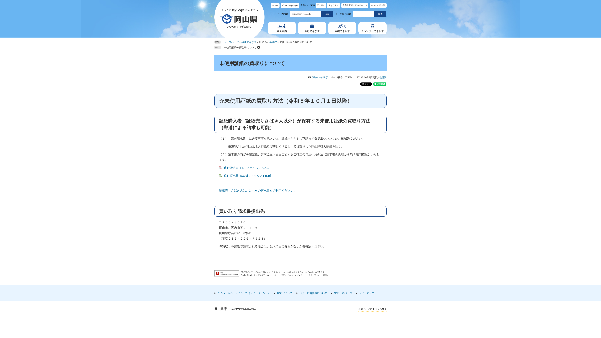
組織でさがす (342, 31)
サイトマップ (366, 293)
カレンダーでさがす (372, 31)
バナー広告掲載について (313, 293)
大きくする (333, 5)
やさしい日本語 (378, 5)
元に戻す (321, 5)
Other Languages (290, 5)
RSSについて (285, 293)
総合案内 (282, 31)
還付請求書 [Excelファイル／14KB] (247, 175)
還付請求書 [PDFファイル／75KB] (247, 167)
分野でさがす (312, 31)
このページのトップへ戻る (372, 308)
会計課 (273, 42)
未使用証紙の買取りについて (240, 47)
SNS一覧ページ (343, 293)
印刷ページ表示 (319, 77)
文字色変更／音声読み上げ (355, 5)
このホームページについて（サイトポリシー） (244, 293)
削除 (258, 47)
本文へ (275, 5)
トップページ (231, 42)
